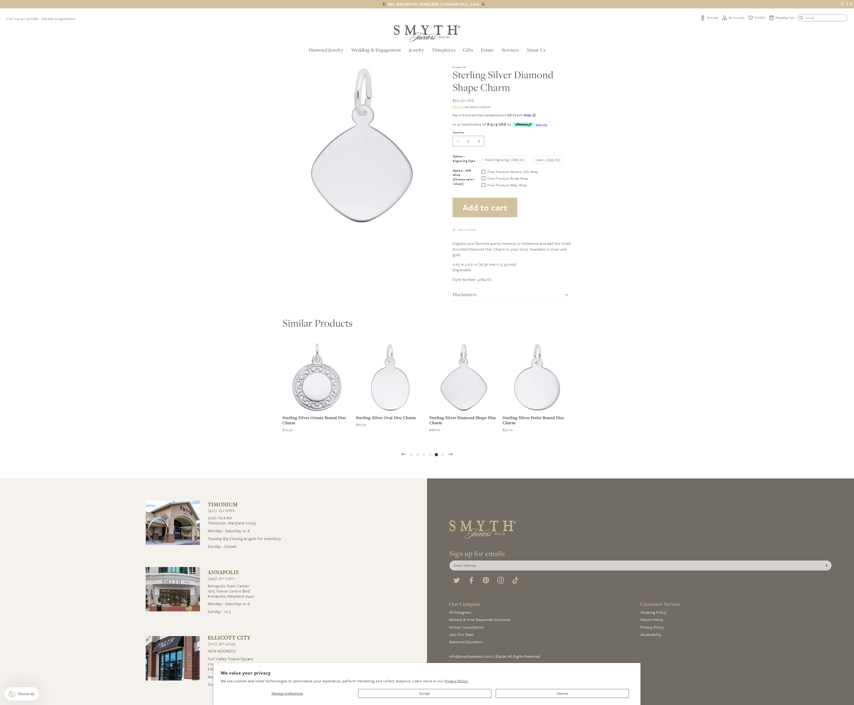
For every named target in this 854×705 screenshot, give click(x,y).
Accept (424, 693)
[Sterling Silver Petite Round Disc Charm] (463, 377)
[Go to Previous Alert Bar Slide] (847, 4)
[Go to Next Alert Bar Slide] (851, 4)
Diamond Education (466, 642)
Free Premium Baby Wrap (507, 185)
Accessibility (651, 634)
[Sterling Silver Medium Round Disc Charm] (537, 377)
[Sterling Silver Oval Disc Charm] (316, 377)
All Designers (460, 612)
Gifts (468, 49)
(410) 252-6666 (221, 510)
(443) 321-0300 (221, 578)
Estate (487, 49)
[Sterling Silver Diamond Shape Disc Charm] (390, 377)
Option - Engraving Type (464, 158)
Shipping (458, 107)
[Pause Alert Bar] (842, 4)
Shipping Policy (653, 612)
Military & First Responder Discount (479, 619)
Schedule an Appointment (58, 19)
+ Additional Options (516, 440)
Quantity (458, 132)
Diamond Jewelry (325, 49)
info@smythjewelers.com (470, 656)
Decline (562, 693)
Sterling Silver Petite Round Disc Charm (460, 420)
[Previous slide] (403, 454)
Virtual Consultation (466, 627)
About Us (536, 49)
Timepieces (443, 49)
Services (510, 49)
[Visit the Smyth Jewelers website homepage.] (427, 33)
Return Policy (651, 619)
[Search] (802, 19)
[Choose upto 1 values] (464, 181)
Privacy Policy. (456, 681)
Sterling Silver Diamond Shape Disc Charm (389, 420)
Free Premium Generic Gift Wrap (512, 171)
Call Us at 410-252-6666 (22, 19)
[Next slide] (450, 454)
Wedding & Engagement (376, 49)
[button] (464, 229)
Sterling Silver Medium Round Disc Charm (536, 420)
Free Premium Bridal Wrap (507, 178)
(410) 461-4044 (222, 643)
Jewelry (416, 49)
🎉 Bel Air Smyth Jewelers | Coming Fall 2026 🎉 (434, 4)
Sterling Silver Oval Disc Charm (312, 417)
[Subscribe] (827, 565)
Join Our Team (461, 634)
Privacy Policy (652, 627)
